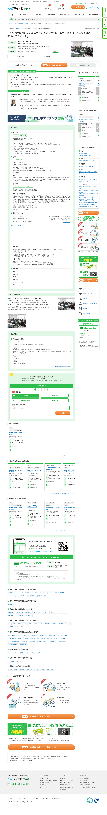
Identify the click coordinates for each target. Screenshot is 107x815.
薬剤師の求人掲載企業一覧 (66, 787)
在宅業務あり (53, 641)
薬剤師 (26, 395)
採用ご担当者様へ (78, 3)
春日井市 (27, 653)
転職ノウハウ (52, 14)
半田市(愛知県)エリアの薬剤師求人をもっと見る (63, 493)
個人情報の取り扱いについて (47, 782)
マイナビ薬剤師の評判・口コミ (87, 787)
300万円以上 (11, 612)
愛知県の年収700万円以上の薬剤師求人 (88, 172)
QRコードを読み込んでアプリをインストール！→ (42, 551)
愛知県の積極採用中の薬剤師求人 (88, 204)
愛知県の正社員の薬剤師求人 (86, 166)
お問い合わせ (43, 787)
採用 (37, 798)
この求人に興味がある (52, 65)
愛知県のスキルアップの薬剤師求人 (88, 197)
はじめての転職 (83, 780)
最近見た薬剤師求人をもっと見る (66, 456)
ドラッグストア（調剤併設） (22, 592)
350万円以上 (20, 612)
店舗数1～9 (34, 635)
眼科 (30, 623)
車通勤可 (16, 216)
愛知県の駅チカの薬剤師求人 (86, 199)
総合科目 (61, 623)
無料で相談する (66, 222)
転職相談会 (38, 14)
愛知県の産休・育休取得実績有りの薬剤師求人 (88, 194)
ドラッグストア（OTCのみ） (39, 592)
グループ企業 (45, 798)
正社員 (10, 604)
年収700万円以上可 (18, 160)
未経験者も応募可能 (18, 282)
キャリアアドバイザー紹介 (66, 780)
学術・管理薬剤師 (59, 592)
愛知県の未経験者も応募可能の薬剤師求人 (88, 191)
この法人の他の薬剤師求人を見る (62, 366)
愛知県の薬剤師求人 (84, 153)
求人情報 (21, 56)
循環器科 (10, 627)
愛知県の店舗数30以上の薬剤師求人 (88, 202)
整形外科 (47, 623)
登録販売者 (55, 400)
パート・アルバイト (19, 604)
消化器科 (67, 623)
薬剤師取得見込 (25, 400)
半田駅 (36, 669)
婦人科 (16, 627)
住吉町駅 (22, 669)
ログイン (92, 7)
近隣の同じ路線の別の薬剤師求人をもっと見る (63, 531)
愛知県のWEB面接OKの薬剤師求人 (88, 206)
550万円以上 (54, 612)
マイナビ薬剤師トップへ (46, 776)
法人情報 (48, 56)
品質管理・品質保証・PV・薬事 (38, 596)
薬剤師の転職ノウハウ (85, 776)
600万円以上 (63, 612)
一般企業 (50, 592)
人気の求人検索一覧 (65, 784)
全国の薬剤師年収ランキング (87, 782)
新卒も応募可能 (41, 638)
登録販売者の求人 (63, 641)
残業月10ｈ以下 (64, 638)
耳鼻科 (25, 623)
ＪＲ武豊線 (11, 661)
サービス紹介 (24, 14)
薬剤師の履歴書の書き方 (86, 778)
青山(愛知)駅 (50, 669)
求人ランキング (79, 14)
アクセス (56, 51)
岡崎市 (10, 653)
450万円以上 (37, 612)
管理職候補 (32, 641)
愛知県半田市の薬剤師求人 (86, 155)
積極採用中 (16, 135)
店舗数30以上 (17, 342)
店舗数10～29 (43, 635)
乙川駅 (10, 669)
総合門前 (25, 641)
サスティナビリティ (28, 798)
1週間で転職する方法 (85, 784)
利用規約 (42, 784)
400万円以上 (28, 612)
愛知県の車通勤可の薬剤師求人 (87, 200)
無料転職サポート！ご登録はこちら (40, 716)
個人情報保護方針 (56, 798)
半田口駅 (42, 669)
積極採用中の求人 (12, 644)
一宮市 (15, 653)
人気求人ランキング (65, 782)
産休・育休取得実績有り (19, 186)
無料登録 (78, 7)
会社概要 (10, 798)
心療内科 (54, 623)
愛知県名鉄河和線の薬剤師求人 (87, 160)
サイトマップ (43, 789)
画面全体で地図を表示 (16, 225)
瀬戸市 (21, 653)
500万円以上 (46, 612)
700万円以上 (20, 615)
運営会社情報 (63, 789)
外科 (14, 623)
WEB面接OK (23, 135)
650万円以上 (11, 615)
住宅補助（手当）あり (52, 638)
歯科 (22, 627)
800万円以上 (28, 615)
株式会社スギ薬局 (20, 28)
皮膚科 (19, 623)
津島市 (39, 653)
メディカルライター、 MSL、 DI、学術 (18, 596)
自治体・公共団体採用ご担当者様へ (49, 780)
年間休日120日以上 (62, 635)
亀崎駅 (15, 669)
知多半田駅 (29, 669)
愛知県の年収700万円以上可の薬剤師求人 (88, 187)
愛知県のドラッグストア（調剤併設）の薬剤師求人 (88, 180)
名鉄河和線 (19, 661)
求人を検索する (93, 14)
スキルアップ (29, 186)
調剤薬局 (10, 592)
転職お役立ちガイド (65, 14)
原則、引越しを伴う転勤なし (15, 638)
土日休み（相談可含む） (14, 641)
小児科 (41, 623)
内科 (9, 623)
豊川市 (34, 653)
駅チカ (20, 216)
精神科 (35, 623)
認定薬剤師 (55, 395)
